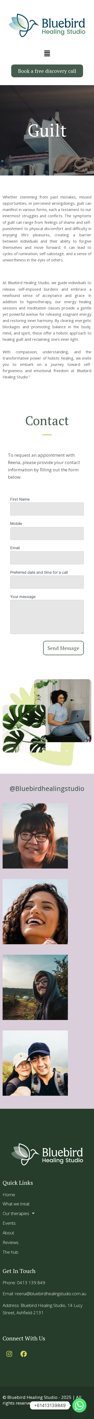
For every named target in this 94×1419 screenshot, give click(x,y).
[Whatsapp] (79, 1405)
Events (9, 1223)
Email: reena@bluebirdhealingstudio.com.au (44, 1294)
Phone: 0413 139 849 (24, 1283)
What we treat (16, 1204)
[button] (47, 53)
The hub (10, 1252)
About (8, 1233)
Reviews (11, 1242)
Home (9, 1195)
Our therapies (16, 1213)
